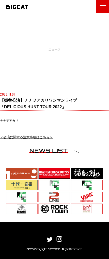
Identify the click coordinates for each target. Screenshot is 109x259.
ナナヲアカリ (9, 121)
